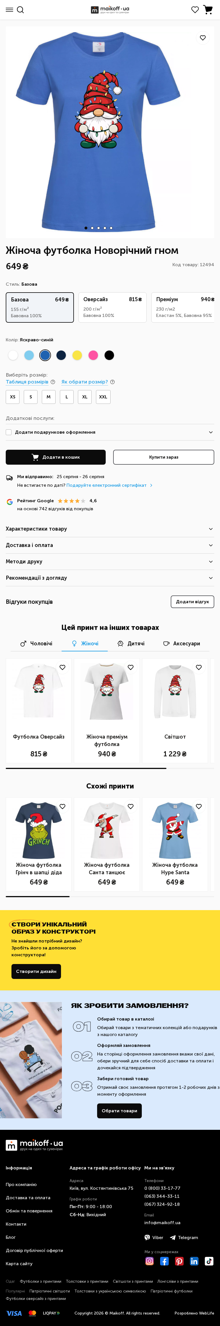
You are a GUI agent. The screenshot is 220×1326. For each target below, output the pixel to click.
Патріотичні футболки (171, 1291)
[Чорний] (109, 355)
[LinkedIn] (194, 1261)
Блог (10, 1237)
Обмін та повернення (29, 1211)
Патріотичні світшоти (50, 1291)
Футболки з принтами (40, 1281)
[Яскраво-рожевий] (93, 355)
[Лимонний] (77, 355)
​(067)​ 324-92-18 (162, 1204)
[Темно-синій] (61, 355)
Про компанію (21, 1184)
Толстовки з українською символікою (110, 1291)
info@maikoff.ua (162, 1222)
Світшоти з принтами (133, 1281)
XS (12, 397)
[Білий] (13, 355)
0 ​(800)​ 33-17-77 (162, 1188)
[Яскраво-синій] (45, 355)
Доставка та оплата (28, 1197)
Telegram (188, 1237)
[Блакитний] (29, 355)
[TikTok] (209, 1261)
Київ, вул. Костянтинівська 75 (101, 1188)
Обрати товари (119, 1110)
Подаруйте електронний (106, 485)
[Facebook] (164, 1261)
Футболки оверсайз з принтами (36, 1298)
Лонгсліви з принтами (178, 1281)
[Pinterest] (179, 1261)
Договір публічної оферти (34, 1250)
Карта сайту (19, 1263)
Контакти (16, 1224)
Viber (157, 1237)
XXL (103, 397)
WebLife (206, 1313)
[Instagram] (149, 1261)
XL (85, 397)
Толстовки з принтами (87, 1281)
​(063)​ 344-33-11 (162, 1196)
